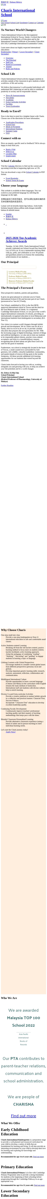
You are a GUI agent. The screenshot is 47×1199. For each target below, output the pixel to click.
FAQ (8, 133)
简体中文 (5, 2)
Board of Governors (13, 64)
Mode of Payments (13, 127)
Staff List (9, 62)
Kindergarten (6, 52)
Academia (9, 100)
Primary (15, 52)
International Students (14, 129)
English (9, 214)
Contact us (32, 23)
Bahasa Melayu (16, 2)
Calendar (40, 23)
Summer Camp (11, 131)
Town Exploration (13, 106)
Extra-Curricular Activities (16, 102)
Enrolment (24, 23)
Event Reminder (12, 178)
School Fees (10, 125)
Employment (11, 156)
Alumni (9, 67)
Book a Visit (10, 149)
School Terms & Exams (15, 180)
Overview (9, 58)
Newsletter (10, 98)
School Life (14, 23)
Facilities (9, 104)
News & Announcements (15, 96)
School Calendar (32, 172)
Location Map (11, 154)
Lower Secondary (26, 52)
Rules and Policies (13, 69)
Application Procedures (15, 122)
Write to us (10, 152)
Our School (5, 23)
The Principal (11, 60)
